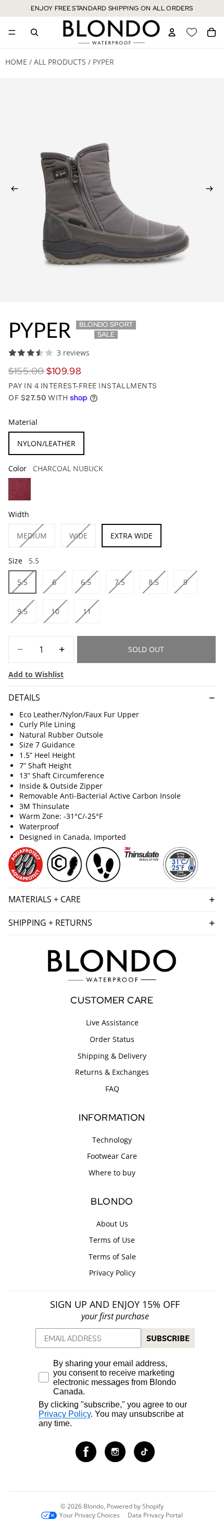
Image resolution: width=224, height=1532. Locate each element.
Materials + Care (44, 899)
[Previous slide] (11, 190)
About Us (112, 1223)
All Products (60, 62)
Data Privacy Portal (155, 1515)
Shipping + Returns (50, 922)
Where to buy (112, 1173)
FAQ (112, 1089)
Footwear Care (112, 1156)
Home (16, 62)
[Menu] (12, 32)
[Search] (34, 32)
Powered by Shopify (135, 1506)
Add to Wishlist (36, 674)
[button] (86, 1451)
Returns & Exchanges (112, 1072)
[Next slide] (212, 190)
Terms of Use (112, 1240)
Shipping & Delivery (112, 1055)
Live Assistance (112, 1022)
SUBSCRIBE (168, 1338)
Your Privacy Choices (89, 1515)
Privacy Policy (112, 1273)
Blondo (93, 1506)
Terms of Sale (112, 1256)
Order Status (112, 1039)
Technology (112, 1139)
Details (24, 697)
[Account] (171, 32)
